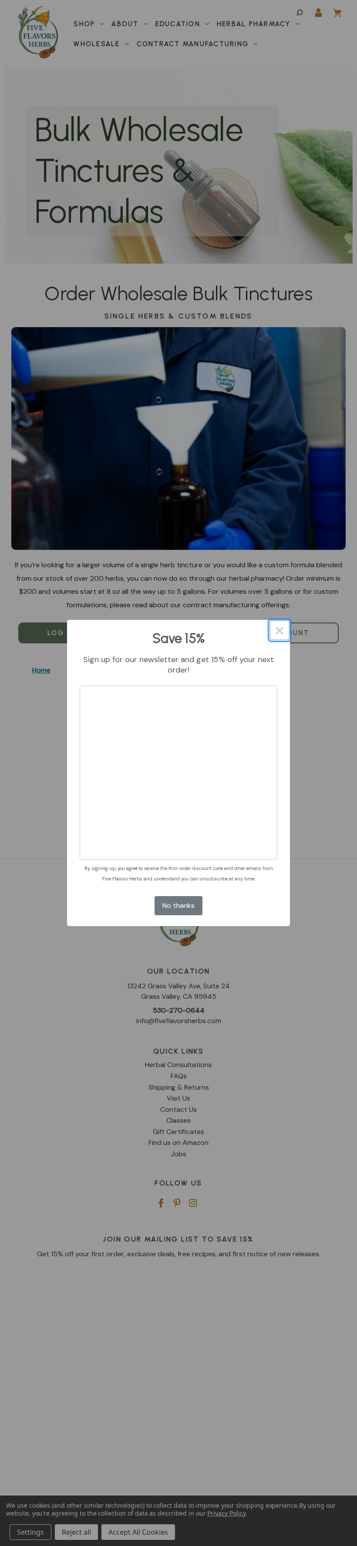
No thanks (178, 905)
